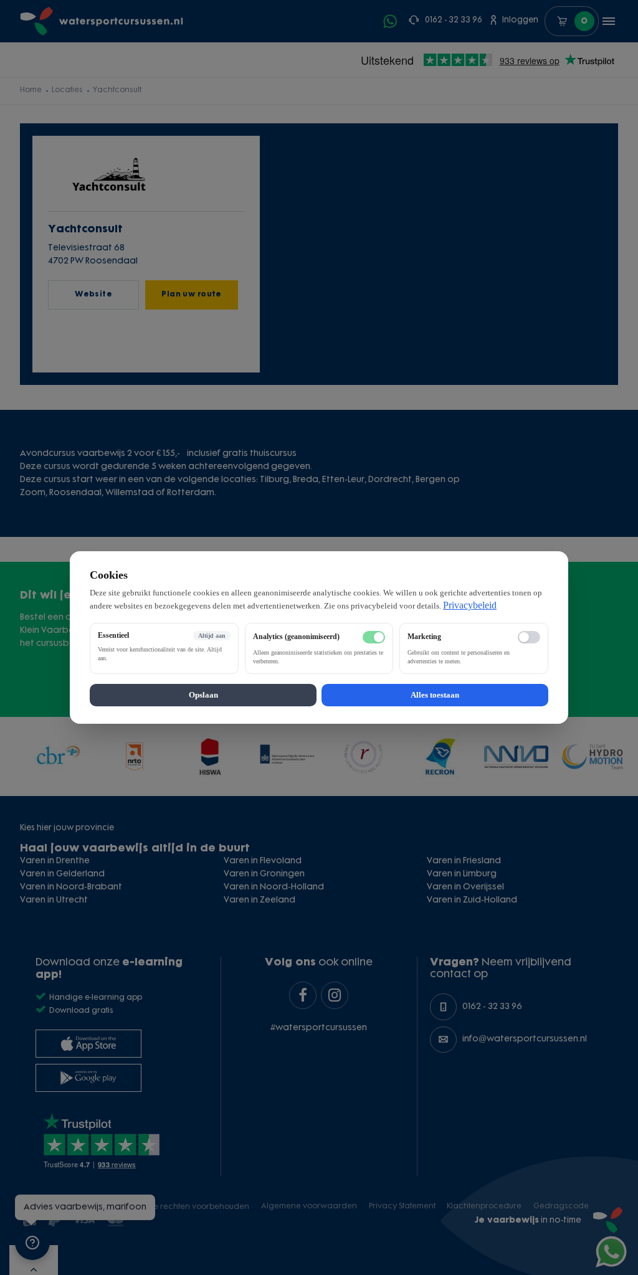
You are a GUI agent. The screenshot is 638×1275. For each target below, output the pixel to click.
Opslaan (203, 694)
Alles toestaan (435, 694)
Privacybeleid (470, 605)
